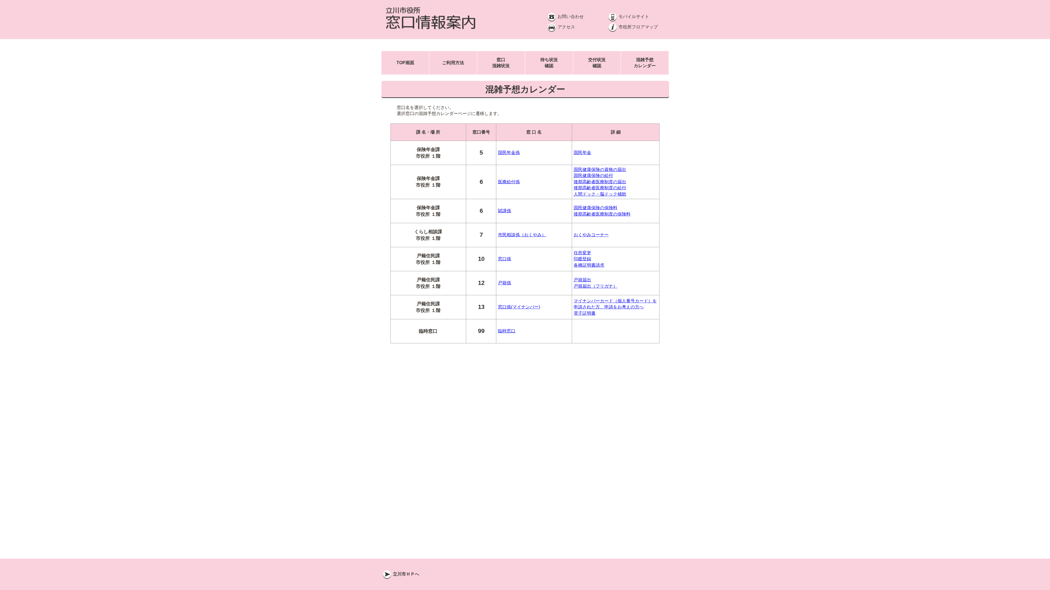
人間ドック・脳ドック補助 (600, 194)
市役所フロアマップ (637, 27)
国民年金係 (509, 152)
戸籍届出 (582, 280)
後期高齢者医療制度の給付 (600, 187)
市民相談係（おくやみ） (522, 234)
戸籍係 (504, 283)
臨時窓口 (506, 331)
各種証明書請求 (589, 265)
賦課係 (504, 210)
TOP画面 (405, 62)
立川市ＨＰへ (405, 574)
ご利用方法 (453, 62)
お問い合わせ (570, 16)
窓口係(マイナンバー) (519, 307)
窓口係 (504, 258)
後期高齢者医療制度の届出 (600, 181)
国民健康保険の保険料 (595, 207)
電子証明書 (585, 313)
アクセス (565, 27)
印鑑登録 (582, 258)
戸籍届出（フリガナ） (595, 286)
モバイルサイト (633, 16)
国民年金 (582, 152)
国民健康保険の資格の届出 (600, 169)
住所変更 (582, 252)
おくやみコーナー (591, 234)
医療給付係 (509, 181)
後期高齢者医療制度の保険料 (602, 214)
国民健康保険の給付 (593, 175)
